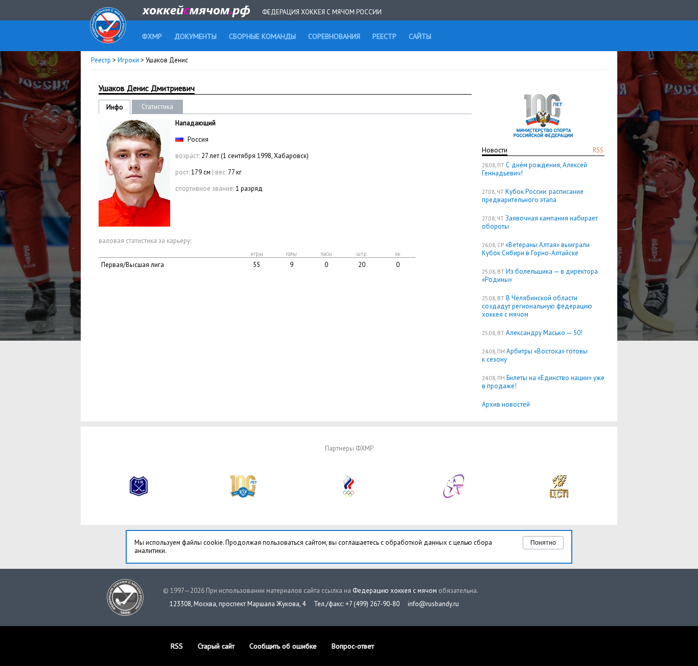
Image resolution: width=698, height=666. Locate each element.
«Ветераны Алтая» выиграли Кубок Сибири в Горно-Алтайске (536, 248)
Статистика (157, 106)
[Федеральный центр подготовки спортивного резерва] (454, 496)
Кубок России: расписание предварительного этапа (533, 195)
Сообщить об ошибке (283, 646)
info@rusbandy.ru (433, 604)
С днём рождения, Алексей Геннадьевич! (534, 169)
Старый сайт (216, 646)
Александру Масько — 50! (544, 332)
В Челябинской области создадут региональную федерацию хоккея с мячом (537, 306)
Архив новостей (506, 404)
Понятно (543, 542)
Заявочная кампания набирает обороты (540, 222)
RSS (598, 150)
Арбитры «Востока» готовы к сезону (535, 355)
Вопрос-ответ (353, 646)
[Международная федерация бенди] (139, 496)
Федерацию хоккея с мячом (395, 590)
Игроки (128, 60)
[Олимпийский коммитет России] (349, 496)
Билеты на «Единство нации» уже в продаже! (543, 381)
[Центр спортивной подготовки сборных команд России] (559, 496)
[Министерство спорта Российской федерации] (243, 496)
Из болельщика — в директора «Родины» (540, 275)
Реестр (101, 60)
